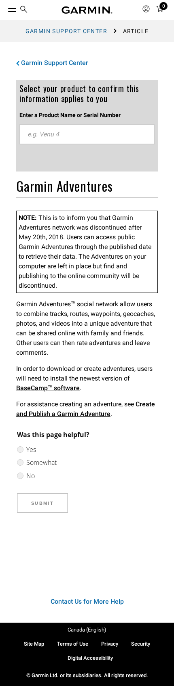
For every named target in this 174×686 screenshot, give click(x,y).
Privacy (109, 644)
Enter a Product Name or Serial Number (70, 115)
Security (140, 644)
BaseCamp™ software (48, 388)
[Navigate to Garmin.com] (87, 10)
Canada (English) (87, 630)
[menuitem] (24, 10)
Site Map (34, 644)
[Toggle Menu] (5, 8)
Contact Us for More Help (87, 601)
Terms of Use (72, 644)
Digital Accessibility (90, 658)
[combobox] (87, 134)
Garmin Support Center (66, 31)
